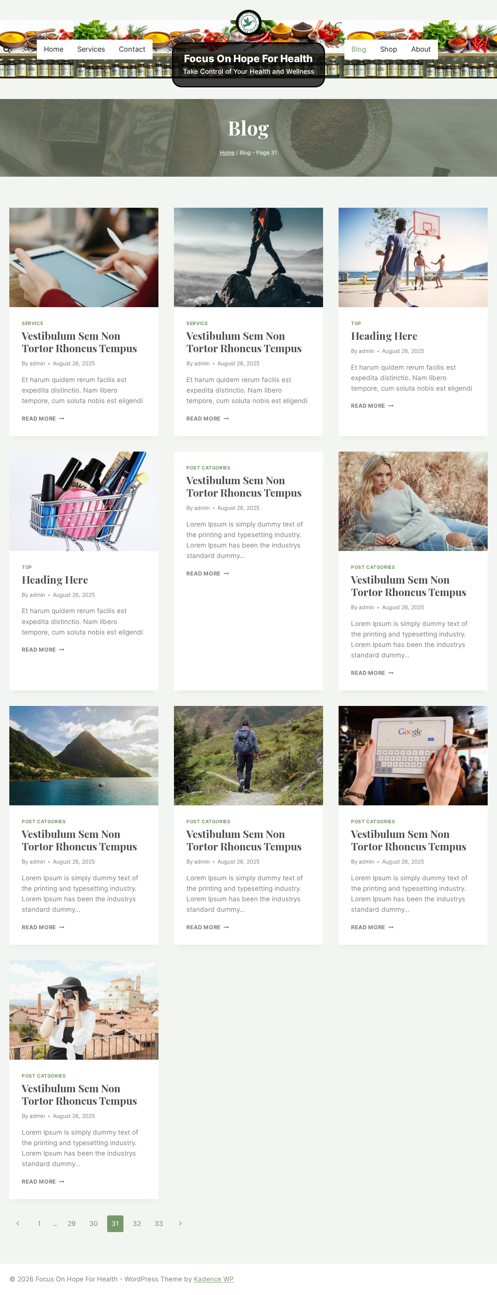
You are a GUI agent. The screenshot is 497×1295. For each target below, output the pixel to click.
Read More (43, 418)
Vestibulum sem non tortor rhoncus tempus (79, 342)
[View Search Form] (7, 49)
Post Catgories (208, 468)
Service (32, 323)
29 (72, 1223)
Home (53, 49)
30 (93, 1223)
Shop (388, 49)
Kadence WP (214, 1279)
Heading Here (384, 335)
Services (91, 49)
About (421, 49)
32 (137, 1223)
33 (159, 1223)
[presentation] (83, 257)
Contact (132, 49)
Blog (358, 49)
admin (37, 363)
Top (356, 323)
